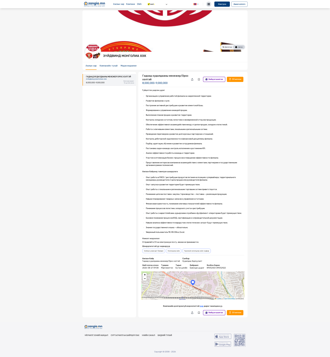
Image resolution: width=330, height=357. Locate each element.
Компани (130, 4)
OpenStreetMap (229, 298)
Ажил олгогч (239, 4)
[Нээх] (166, 4)
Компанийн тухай (109, 65)
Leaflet (218, 298)
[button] (193, 283)
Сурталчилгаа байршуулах (125, 335)
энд (201, 306)
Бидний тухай (165, 335)
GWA (139, 4)
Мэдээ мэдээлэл (129, 65)
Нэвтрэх (222, 4)
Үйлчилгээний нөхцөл (96, 335)
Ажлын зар (118, 4)
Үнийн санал (148, 335)
